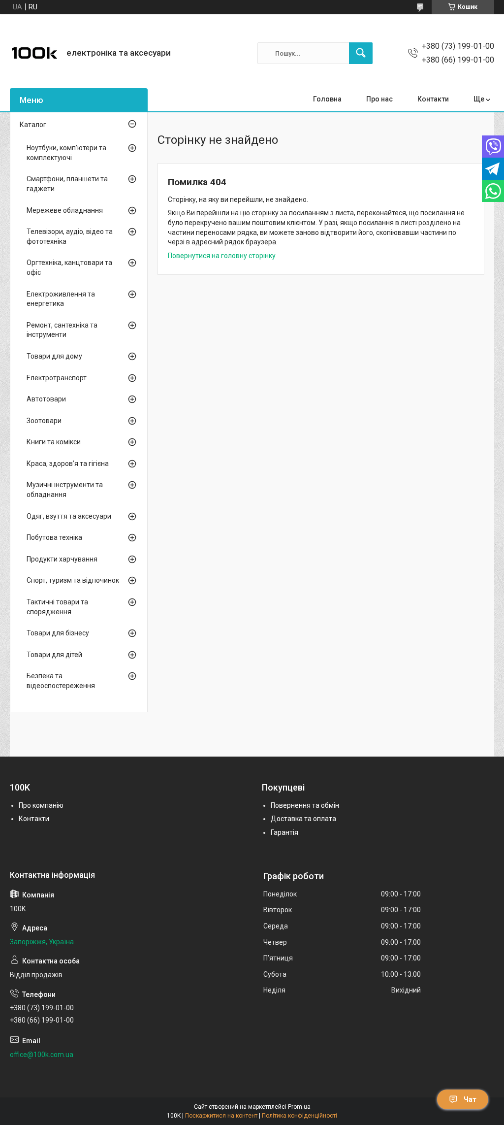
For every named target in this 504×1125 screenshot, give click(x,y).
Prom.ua (299, 1106)
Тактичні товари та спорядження (57, 607)
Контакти (433, 99)
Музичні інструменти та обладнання (65, 489)
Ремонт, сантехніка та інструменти (62, 330)
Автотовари (46, 399)
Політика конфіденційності (299, 1115)
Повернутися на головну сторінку (222, 256)
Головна (327, 99)
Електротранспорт (57, 378)
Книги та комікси (54, 442)
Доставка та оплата (303, 819)
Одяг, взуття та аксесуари (69, 516)
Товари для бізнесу (58, 633)
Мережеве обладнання (65, 210)
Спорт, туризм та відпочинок (73, 580)
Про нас (379, 99)
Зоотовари (44, 421)
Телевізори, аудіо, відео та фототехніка (70, 236)
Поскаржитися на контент (221, 1115)
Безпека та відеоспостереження (61, 681)
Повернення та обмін (305, 805)
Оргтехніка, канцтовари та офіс (69, 267)
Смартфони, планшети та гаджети (67, 184)
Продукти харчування (62, 559)
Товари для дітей (54, 655)
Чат (470, 1099)
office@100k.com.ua (41, 1055)
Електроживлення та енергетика (61, 299)
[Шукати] (361, 53)
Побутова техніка (54, 537)
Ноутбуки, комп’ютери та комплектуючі (66, 153)
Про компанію (41, 805)
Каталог (33, 125)
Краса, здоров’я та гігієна (68, 463)
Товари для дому (54, 356)
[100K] (34, 53)
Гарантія (284, 832)
